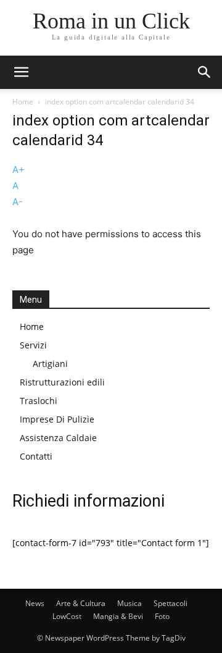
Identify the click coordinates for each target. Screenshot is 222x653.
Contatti (36, 456)
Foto (162, 616)
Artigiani (50, 363)
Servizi (33, 345)
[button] (21, 72)
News (34, 603)
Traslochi (38, 401)
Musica (129, 603)
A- (17, 202)
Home (22, 101)
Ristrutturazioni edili (62, 382)
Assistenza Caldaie (58, 438)
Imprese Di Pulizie (57, 419)
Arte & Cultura (80, 603)
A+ (18, 169)
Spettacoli (170, 603)
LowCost (66, 616)
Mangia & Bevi (118, 616)
